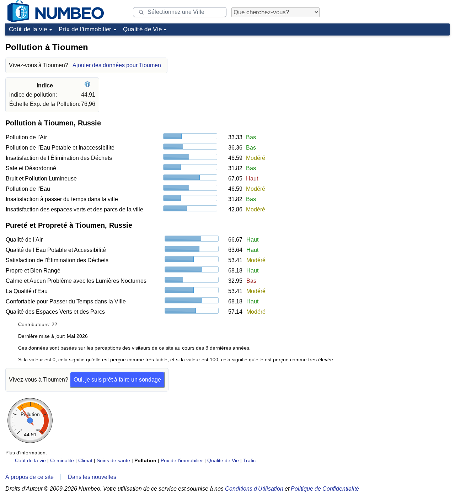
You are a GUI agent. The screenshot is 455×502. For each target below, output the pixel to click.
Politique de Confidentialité (325, 489)
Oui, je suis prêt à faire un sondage (117, 380)
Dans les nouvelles (92, 477)
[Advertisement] (396, 83)
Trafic (249, 460)
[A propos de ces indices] (88, 85)
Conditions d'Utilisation (254, 489)
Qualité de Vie (142, 29)
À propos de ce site (29, 477)
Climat (85, 460)
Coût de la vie (28, 29)
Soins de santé (113, 460)
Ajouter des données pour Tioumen (117, 65)
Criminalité (62, 460)
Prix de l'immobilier (85, 29)
